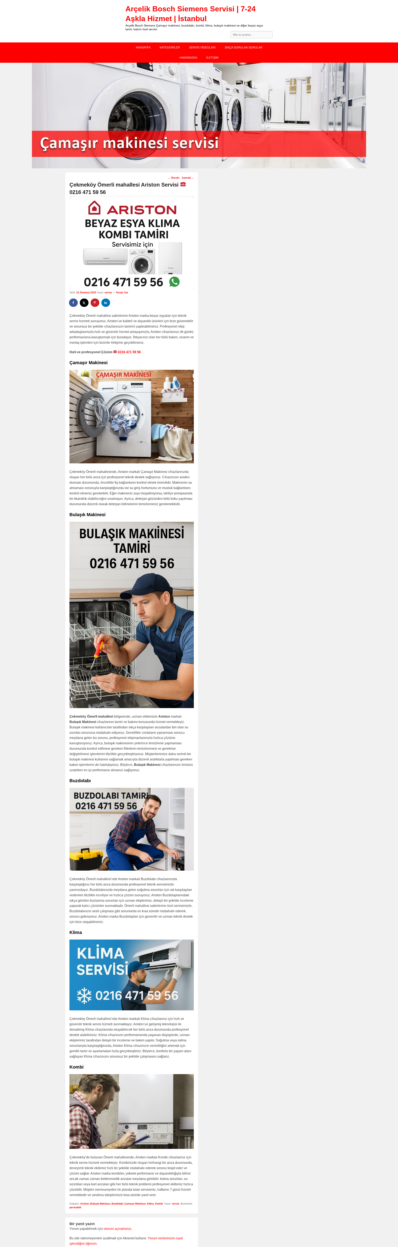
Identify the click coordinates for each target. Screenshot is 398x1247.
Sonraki (188, 177)
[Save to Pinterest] (95, 303)
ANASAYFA (143, 47)
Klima (150, 1203)
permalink (75, 1207)
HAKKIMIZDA (188, 57)
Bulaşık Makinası (100, 1203)
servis (108, 292)
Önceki (173, 177)
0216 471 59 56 (129, 352)
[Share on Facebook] (73, 303)
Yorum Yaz (122, 292)
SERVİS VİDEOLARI (202, 47)
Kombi (159, 1203)
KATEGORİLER (170, 47)
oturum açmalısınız (117, 1228)
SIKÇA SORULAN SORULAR (243, 47)
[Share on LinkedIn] (106, 303)
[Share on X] (84, 303)
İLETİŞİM (212, 57)
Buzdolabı (117, 1203)
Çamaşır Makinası (135, 1203)
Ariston (84, 1203)
